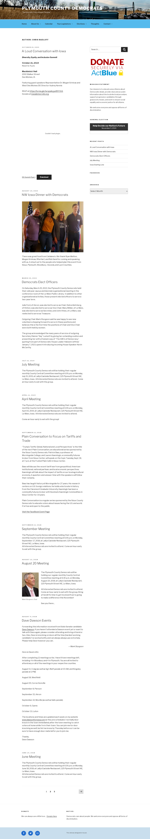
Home (24, 24)
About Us (35, 24)
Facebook (95, 173)
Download (44, 177)
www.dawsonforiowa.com (33, 720)
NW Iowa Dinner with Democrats (45, 195)
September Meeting (36, 529)
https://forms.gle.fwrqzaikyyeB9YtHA (46, 91)
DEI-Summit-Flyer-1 (28, 177)
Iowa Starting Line (97, 165)
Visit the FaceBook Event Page (36, 512)
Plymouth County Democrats (62, 8)
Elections (81, 24)
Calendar (49, 24)
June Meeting (31, 756)
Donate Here (52, 816)
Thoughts (95, 24)
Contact (107, 24)
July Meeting (30, 364)
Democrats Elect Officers (40, 282)
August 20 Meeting (35, 563)
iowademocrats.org (40, 94)
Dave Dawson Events (36, 620)
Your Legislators (64, 24)
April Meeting (31, 399)
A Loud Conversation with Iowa (44, 51)
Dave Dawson (28, 629)
